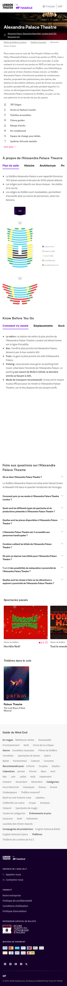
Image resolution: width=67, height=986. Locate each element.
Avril (52, 771)
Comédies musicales (23, 750)
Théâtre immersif (30, 792)
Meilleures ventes (24, 739)
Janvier (21, 771)
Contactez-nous (14, 879)
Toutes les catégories (14, 813)
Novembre (21, 781)
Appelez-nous (13, 874)
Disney (42, 787)
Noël (26, 745)
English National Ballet (47, 829)
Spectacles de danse (29, 755)
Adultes (56, 766)
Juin (13, 776)
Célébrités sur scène (14, 802)
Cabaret (35, 760)
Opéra (47, 755)
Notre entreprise (12, 895)
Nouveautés (44, 739)
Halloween (32, 818)
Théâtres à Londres (38, 42)
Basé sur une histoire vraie (17, 797)
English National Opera (15, 834)
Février (33, 771)
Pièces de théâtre (47, 750)
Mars (43, 771)
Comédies (8, 755)
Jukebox (40, 797)
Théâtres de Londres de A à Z (18, 839)
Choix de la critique (43, 745)
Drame (53, 787)
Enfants (30, 766)
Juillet (23, 776)
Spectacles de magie (26, 808)
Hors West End (11, 787)
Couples (43, 766)
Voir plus (8, 146)
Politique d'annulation (15, 911)
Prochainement (11, 745)
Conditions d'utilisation (15, 905)
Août (32, 776)
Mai (5, 776)
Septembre (45, 776)
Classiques (28, 787)
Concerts (49, 760)
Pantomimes (20, 760)
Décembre (36, 781)
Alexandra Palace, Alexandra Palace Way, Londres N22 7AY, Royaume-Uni (32, 35)
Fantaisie (45, 802)
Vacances (8, 818)
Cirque (32, 802)
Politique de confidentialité (17, 900)
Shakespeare (10, 792)
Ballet (6, 760)
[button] (33, 476)
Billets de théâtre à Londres (15, 42)
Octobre (7, 781)
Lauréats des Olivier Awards (18, 823)
